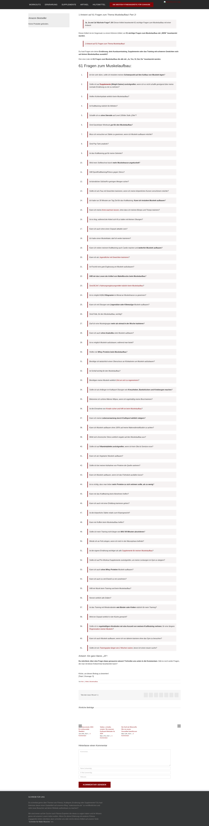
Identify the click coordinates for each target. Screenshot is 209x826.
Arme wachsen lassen (110, 210)
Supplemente (105, 84)
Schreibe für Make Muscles (39, 822)
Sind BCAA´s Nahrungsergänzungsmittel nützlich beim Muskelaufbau (116, 286)
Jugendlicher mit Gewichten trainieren (114, 257)
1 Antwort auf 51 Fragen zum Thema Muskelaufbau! (105, 44)
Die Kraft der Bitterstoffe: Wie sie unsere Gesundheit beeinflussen (129, 729)
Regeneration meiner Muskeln (101, 629)
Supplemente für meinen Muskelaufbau (137, 551)
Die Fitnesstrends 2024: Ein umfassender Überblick (86, 729)
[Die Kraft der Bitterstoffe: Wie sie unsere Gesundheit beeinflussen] (129, 714)
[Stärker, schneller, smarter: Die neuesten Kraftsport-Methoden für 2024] (108, 714)
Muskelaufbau (93, 681)
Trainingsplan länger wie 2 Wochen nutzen (116, 648)
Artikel (87, 681)
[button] (155, 4)
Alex (82, 681)
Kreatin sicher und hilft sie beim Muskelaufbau (124, 409)
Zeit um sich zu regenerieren (127, 380)
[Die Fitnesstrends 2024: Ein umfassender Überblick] (87, 714)
